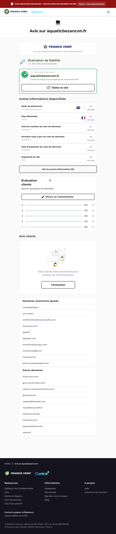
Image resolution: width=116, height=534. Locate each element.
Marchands (50, 492)
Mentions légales (13, 496)
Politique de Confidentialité (19, 488)
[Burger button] (108, 12)
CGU (7, 492)
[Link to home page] (16, 12)
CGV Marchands (13, 500)
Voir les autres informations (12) (58, 169)
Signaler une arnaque (56, 496)
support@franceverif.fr (16, 515)
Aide (86, 488)
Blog (47, 500)
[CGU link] (50, 180)
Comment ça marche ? (96, 492)
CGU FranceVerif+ (13, 503)
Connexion (58, 284)
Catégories (50, 488)
